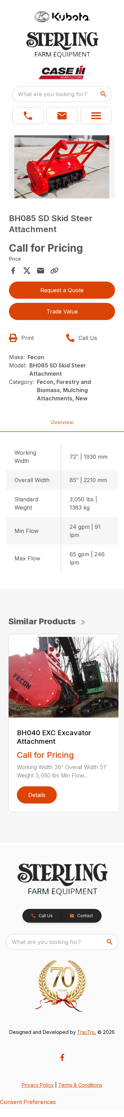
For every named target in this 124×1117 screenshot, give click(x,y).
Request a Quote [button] (62, 290)
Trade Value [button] (62, 311)
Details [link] (36, 794)
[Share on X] (27, 270)
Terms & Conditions (80, 1085)
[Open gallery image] (62, 167)
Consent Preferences (28, 1101)
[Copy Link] (54, 270)
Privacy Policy (38, 1085)
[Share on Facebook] (13, 270)
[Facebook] (62, 1057)
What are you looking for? (52, 94)
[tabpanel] (62, 168)
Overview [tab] (62, 422)
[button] (28, 115)
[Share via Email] (41, 270)
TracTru (86, 1032)
